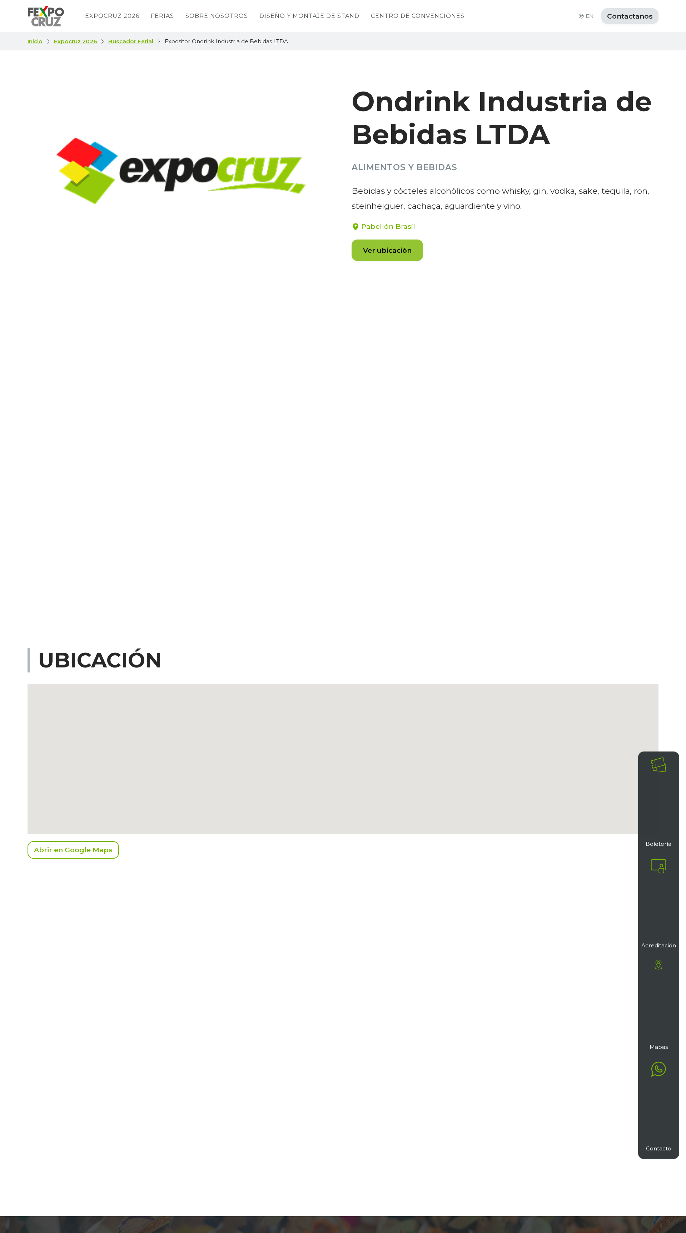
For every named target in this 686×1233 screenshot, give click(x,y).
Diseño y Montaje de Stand (309, 16)
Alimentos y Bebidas (404, 167)
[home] (46, 16)
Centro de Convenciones (417, 16)
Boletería (658, 843)
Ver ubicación (387, 250)
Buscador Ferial (130, 41)
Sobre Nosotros (216, 16)
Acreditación (658, 945)
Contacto (658, 1148)
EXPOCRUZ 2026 (112, 16)
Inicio (35, 41)
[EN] (581, 16)
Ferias (162, 16)
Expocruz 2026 (75, 41)
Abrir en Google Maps (73, 849)
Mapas (659, 1047)
